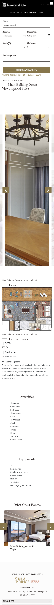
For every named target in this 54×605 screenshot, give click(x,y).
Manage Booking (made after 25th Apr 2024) (21, 75)
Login (40, 12)
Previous (5, 190)
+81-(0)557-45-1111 (27, 595)
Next (48, 190)
